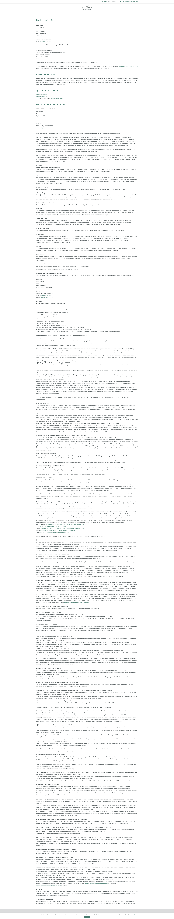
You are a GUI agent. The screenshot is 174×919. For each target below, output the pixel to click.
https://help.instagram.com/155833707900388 (48, 885)
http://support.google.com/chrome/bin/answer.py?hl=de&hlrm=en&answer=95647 (63, 528)
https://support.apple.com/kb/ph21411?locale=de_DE (54, 526)
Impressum (83, 911)
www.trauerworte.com (47, 130)
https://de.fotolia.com (41, 94)
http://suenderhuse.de (57, 98)
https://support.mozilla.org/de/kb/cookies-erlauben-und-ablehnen (57, 530)
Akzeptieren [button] (87, 917)
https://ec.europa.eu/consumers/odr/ (128, 66)
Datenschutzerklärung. (139, 914)
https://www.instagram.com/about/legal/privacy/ (97, 883)
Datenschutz (91, 911)
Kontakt (76, 911)
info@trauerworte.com (132, 1)
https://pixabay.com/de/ (42, 96)
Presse (98, 911)
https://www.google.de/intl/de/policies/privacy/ (76, 602)
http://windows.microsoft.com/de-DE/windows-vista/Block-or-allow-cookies (66, 524)
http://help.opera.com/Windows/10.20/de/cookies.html (54, 532)
